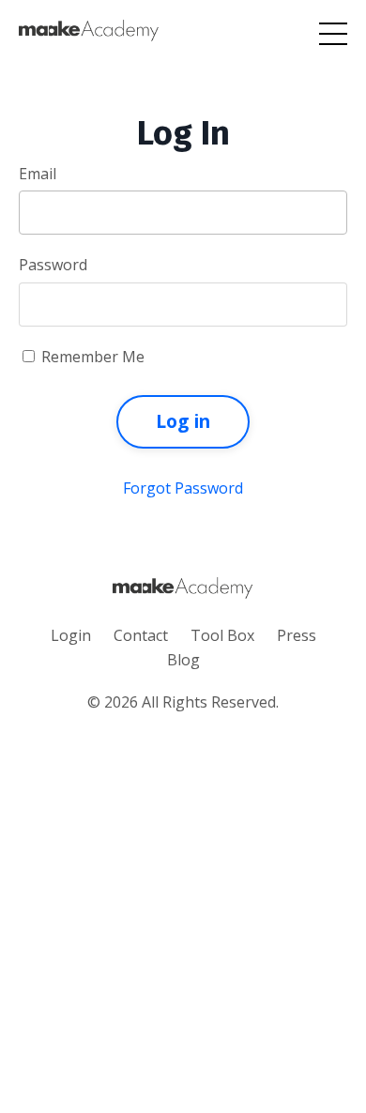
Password (53, 264)
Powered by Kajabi (183, 753)
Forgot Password (183, 488)
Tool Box (222, 635)
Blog (183, 659)
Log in (183, 421)
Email (37, 173)
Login (71, 635)
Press (296, 635)
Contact (141, 635)
